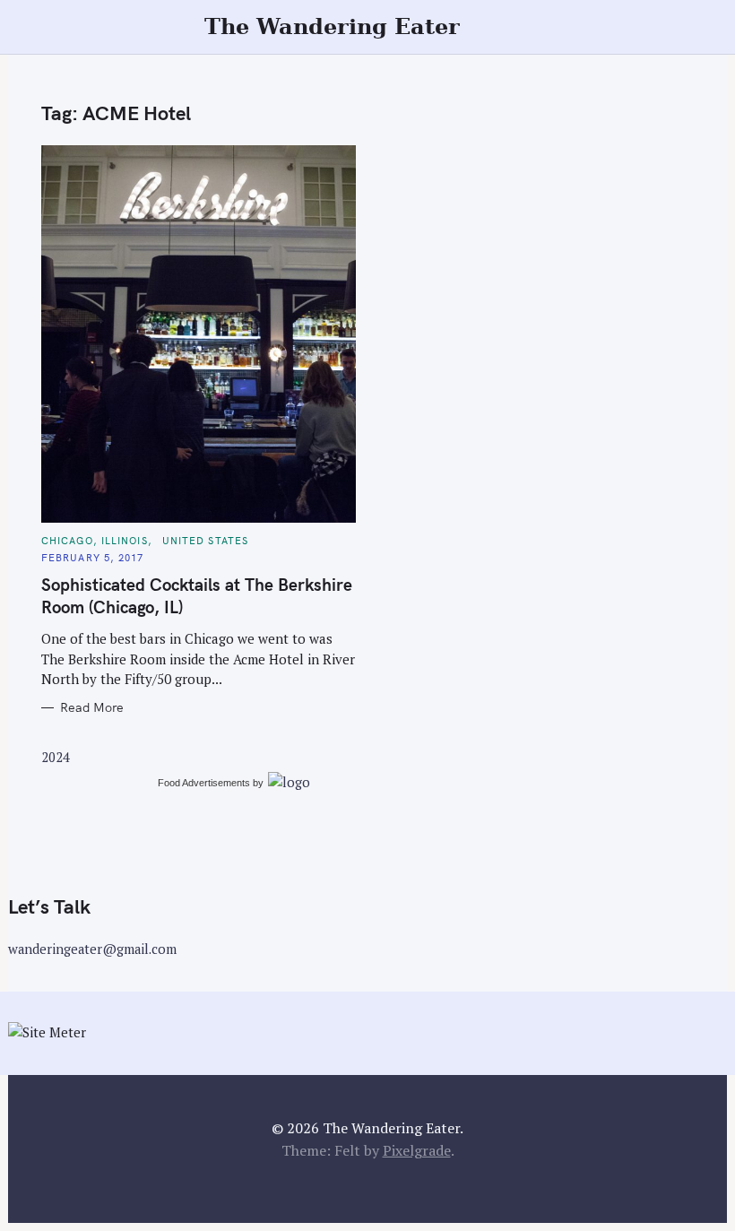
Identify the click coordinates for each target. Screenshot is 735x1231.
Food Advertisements (204, 782)
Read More (92, 707)
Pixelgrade (417, 1150)
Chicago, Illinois (94, 540)
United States (205, 540)
